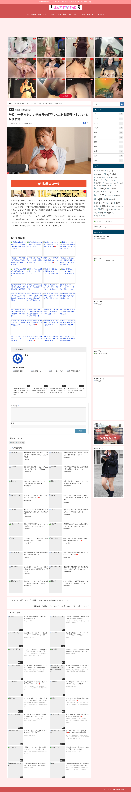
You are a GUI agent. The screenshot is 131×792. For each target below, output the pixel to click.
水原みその (120, 206)
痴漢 (59, 14)
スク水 (107, 183)
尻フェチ (100, 203)
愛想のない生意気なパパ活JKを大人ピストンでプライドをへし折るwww (50, 287)
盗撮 (70, 14)
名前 (12, 423)
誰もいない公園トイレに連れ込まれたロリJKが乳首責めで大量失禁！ (67, 338)
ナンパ (121, 183)
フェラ (113, 188)
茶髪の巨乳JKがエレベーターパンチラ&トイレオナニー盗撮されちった (67, 287)
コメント (15, 406)
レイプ (53, 14)
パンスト (114, 185)
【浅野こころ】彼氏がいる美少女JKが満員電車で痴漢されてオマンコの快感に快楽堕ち (67, 261)
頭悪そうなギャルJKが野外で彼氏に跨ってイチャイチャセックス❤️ (50, 260)
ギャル (33, 14)
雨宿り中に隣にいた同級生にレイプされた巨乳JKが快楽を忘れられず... (50, 311)
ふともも (98, 177)
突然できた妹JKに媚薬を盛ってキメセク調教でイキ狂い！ (34, 287)
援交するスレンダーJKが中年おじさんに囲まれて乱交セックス (18, 338)
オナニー (46, 14)
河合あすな (26, 110)
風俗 (103, 215)
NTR (102, 171)
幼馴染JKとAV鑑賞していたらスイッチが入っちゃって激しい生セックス (60, 606)
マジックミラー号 (112, 192)
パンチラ (101, 188)
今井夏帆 (117, 195)
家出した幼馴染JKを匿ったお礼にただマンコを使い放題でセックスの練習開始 (18, 313)
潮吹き (105, 209)
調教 (64, 14)
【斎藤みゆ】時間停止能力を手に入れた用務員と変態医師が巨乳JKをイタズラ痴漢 (18, 261)
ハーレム (98, 185)
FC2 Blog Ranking (100, 227)
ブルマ (99, 192)
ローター (110, 195)
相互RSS (101, 14)
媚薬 (113, 199)
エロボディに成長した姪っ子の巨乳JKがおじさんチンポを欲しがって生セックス (40, 600)
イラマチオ (114, 177)
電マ (98, 216)
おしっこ (77, 14)
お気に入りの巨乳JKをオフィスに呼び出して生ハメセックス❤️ (34, 338)
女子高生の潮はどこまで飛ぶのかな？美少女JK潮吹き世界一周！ (34, 260)
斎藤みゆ (105, 206)
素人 (108, 156)
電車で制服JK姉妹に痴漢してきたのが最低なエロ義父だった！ (67, 311)
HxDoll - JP (98, 423)
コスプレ (99, 183)
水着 (96, 209)
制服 (18, 110)
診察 (101, 213)
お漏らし (99, 174)
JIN (88, 123)
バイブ (106, 185)
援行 (97, 206)
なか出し (112, 174)
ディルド (113, 183)
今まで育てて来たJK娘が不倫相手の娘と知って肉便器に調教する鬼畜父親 (18, 287)
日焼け (113, 206)
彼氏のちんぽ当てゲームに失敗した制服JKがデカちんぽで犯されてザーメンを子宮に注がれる (34, 313)
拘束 (83, 14)
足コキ (115, 213)
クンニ (117, 180)
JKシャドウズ (98, 448)
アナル (106, 177)
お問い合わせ (91, 14)
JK (28, 14)
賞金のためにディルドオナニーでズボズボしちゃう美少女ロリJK (50, 338)
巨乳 (39, 14)
